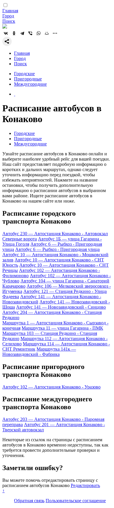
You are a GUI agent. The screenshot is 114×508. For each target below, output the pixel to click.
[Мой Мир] (46, 33)
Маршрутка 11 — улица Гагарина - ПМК (62, 328)
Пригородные (28, 78)
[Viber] (30, 33)
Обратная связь (29, 500)
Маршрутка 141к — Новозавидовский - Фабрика (39, 352)
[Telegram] (22, 33)
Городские (24, 73)
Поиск (8, 21)
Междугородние (30, 84)
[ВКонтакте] (5, 33)
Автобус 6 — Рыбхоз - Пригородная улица (57, 249)
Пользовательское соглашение (76, 500)
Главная (10, 10)
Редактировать (85, 485)
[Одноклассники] (14, 33)
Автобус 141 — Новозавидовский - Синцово (61, 307)
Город (8, 15)
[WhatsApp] (38, 33)
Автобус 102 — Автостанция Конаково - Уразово (51, 386)
